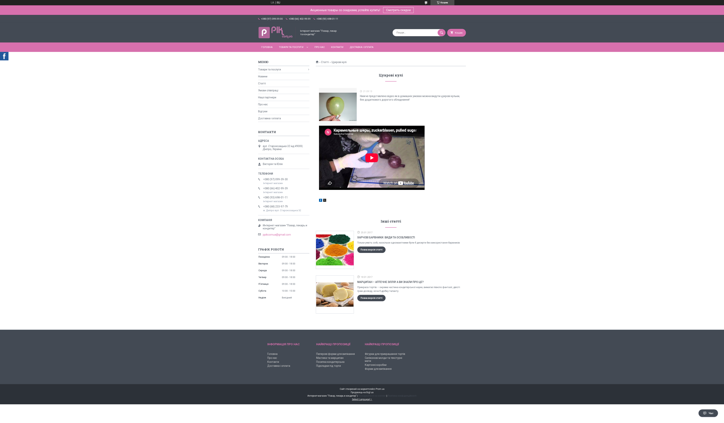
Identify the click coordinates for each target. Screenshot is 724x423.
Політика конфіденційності (402, 395)
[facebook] (320, 200)
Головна (267, 47)
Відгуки (262, 111)
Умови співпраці (268, 90)
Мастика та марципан (330, 357)
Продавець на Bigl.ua (362, 392)
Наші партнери (267, 97)
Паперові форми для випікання (335, 353)
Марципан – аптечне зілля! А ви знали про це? (390, 282)
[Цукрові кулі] (338, 107)
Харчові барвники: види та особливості (386, 237)
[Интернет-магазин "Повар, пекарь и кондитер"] (277, 37)
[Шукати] (442, 32)
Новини (262, 76)
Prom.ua (380, 389)
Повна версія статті (371, 249)
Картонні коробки (376, 364)
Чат (711, 413)
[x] (324, 200)
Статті (325, 62)
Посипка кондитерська (330, 361)
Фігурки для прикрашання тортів (385, 353)
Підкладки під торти (328, 365)
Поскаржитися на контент (372, 395)
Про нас (319, 47)
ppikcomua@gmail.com (277, 234)
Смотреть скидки (398, 10)
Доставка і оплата (362, 47)
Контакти (337, 47)
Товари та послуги (291, 47)
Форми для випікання (378, 368)
